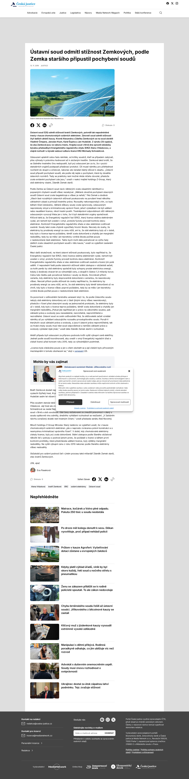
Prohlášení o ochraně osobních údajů (100, 408)
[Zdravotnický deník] (96, 766)
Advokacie (32, 12)
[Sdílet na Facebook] (32, 125)
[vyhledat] (160, 12)
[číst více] (47, 374)
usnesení (79, 351)
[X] (113, 720)
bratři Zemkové (54, 486)
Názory (88, 12)
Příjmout (70, 402)
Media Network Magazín (108, 12)
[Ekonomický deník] (121, 766)
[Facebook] (102, 720)
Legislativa (75, 12)
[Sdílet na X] (38, 125)
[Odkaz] (51, 125)
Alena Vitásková (38, 486)
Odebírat (109, 733)
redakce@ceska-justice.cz (39, 723)
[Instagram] (108, 720)
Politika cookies (132, 750)
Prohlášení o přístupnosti (143, 752)
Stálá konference (143, 12)
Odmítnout (95, 402)
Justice (62, 12)
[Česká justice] (146, 766)
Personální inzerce (30, 743)
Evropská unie (48, 12)
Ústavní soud (94, 486)
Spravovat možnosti (119, 402)
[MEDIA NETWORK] (57, 767)
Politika (127, 12)
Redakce (25, 750)
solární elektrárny (78, 486)
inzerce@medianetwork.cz (39, 735)
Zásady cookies (80, 408)
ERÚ (66, 486)
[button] (129, 371)
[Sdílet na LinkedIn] (45, 125)
